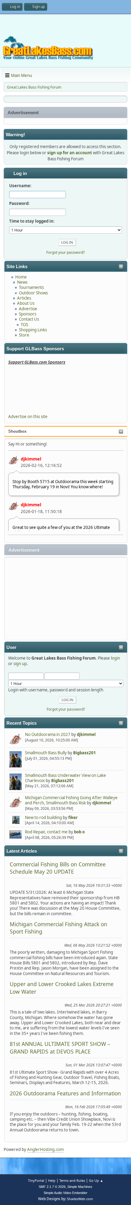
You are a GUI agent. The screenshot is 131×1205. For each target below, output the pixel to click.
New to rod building (43, 817)
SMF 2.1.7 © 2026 (52, 1187)
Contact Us (29, 319)
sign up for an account (69, 152)
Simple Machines (79, 1187)
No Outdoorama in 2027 (47, 734)
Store (24, 335)
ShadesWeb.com (80, 1198)
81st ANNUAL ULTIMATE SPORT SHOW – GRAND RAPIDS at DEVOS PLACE (60, 1047)
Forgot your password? (66, 709)
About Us (25, 303)
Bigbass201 (84, 752)
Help (51, 1180)
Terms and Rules (72, 1180)
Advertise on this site (28, 416)
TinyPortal (36, 1180)
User (11, 647)
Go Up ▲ (96, 1180)
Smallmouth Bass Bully (46, 752)
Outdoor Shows (33, 293)
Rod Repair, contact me (46, 832)
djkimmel (31, 459)
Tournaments (31, 287)
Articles (24, 298)
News (22, 282)
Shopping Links (33, 330)
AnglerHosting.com (45, 1149)
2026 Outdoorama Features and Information (65, 1093)
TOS (24, 324)
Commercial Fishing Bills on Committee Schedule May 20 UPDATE (58, 868)
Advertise (28, 308)
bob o (79, 832)
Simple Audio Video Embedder (65, 1193)
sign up (20, 663)
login (115, 658)
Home (21, 277)
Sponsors (27, 314)
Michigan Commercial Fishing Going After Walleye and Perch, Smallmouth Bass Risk (71, 800)
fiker (73, 817)
